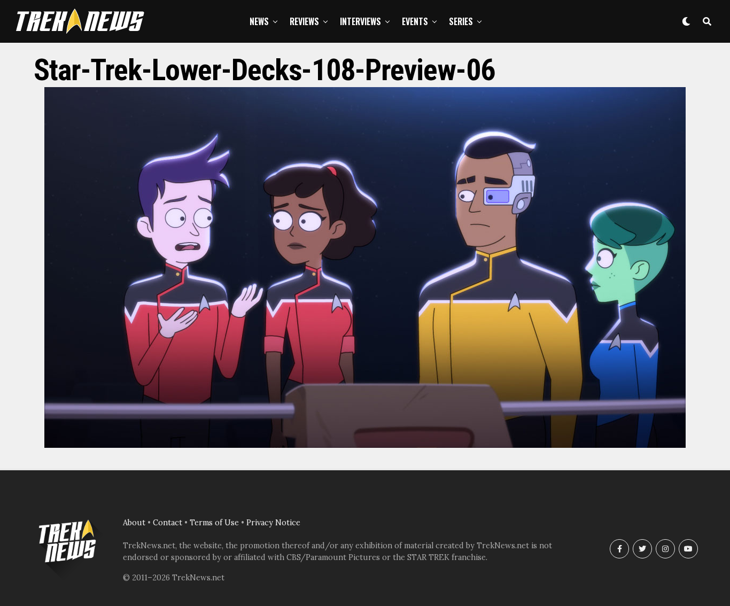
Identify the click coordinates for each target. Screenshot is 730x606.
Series (461, 21)
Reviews (304, 21)
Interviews (360, 21)
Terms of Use (214, 522)
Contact (167, 522)
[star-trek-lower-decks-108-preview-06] (365, 444)
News (259, 21)
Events (415, 21)
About (134, 522)
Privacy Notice (273, 522)
